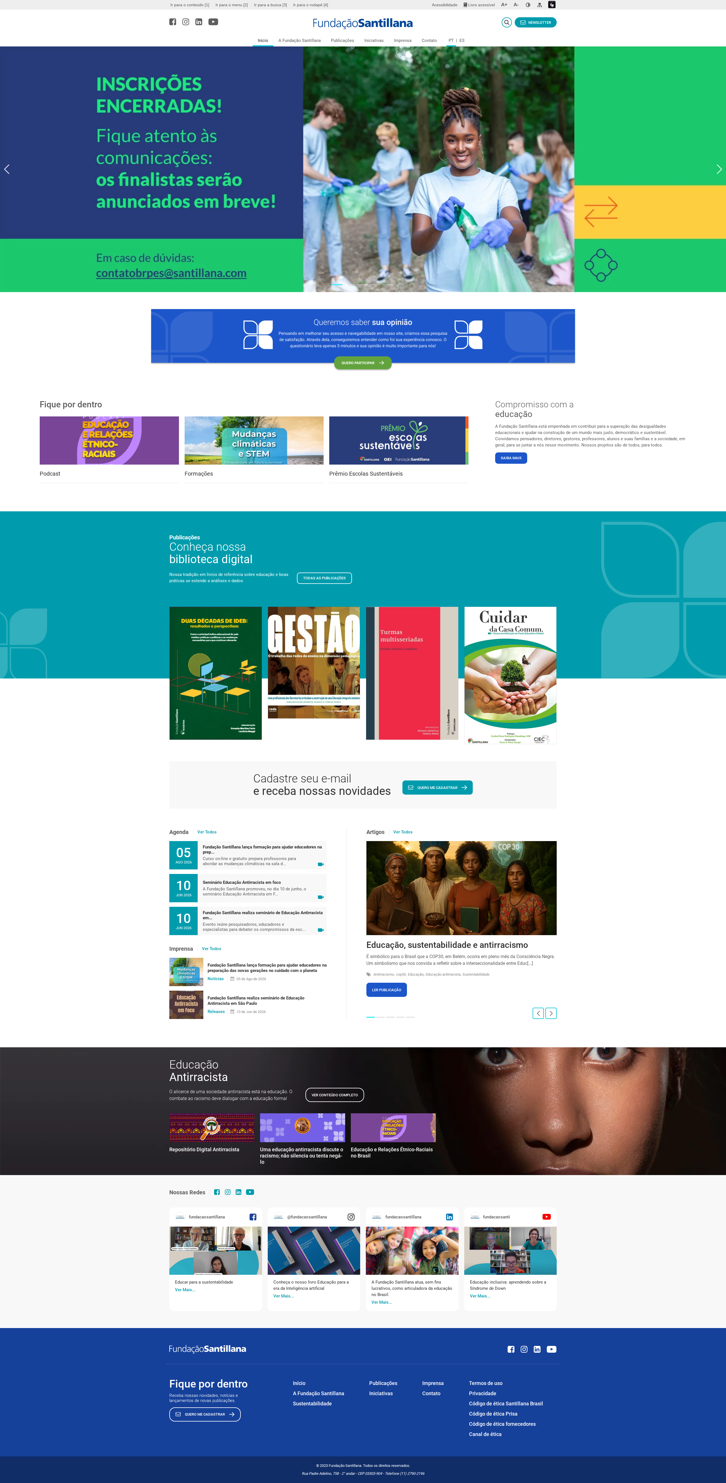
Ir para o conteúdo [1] (189, 5)
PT (451, 40)
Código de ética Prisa (493, 1414)
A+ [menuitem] (504, 4)
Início (263, 40)
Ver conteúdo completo (335, 1095)
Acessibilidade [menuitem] (444, 5)
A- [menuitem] (516, 4)
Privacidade (482, 1393)
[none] (528, 5)
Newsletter (539, 22)
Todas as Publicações (324, 578)
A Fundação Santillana (299, 40)
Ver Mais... (185, 1289)
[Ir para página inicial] (363, 23)
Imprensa (402, 40)
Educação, (416, 974)
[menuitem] (190, 5)
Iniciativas (374, 40)
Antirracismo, (384, 974)
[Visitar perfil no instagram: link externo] (185, 21)
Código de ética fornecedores (502, 1424)
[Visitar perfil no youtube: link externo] (213, 21)
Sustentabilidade (476, 974)
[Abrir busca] (507, 22)
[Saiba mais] (363, 169)
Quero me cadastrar (437, 788)
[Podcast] (109, 440)
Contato (429, 40)
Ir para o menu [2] (232, 5)
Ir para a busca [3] (270, 5)
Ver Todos (207, 832)
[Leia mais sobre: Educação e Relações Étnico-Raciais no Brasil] (393, 1127)
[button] (337, 284)
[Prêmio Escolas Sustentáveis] (398, 440)
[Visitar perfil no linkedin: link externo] (198, 21)
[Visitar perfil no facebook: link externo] (172, 21)
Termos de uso (486, 1383)
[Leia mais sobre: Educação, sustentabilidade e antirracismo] (461, 888)
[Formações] (254, 440)
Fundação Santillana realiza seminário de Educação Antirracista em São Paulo (256, 1000)
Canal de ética (485, 1434)
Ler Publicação (386, 990)
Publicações (342, 40)
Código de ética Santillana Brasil (506, 1404)
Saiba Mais (511, 458)
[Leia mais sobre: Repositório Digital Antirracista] (211, 1127)
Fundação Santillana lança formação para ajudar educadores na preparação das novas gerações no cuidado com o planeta (267, 968)
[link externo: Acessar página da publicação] (215, 1251)
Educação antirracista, (443, 974)
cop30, (401, 974)
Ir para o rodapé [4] (310, 5)
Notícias (216, 978)
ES (462, 40)
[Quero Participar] (363, 340)
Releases (216, 1011)
